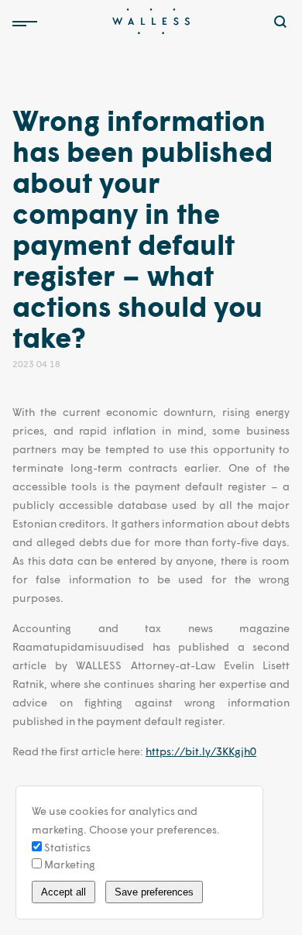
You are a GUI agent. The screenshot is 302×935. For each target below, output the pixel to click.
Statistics (66, 847)
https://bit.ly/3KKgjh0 (201, 751)
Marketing (68, 864)
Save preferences (154, 892)
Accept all (63, 892)
